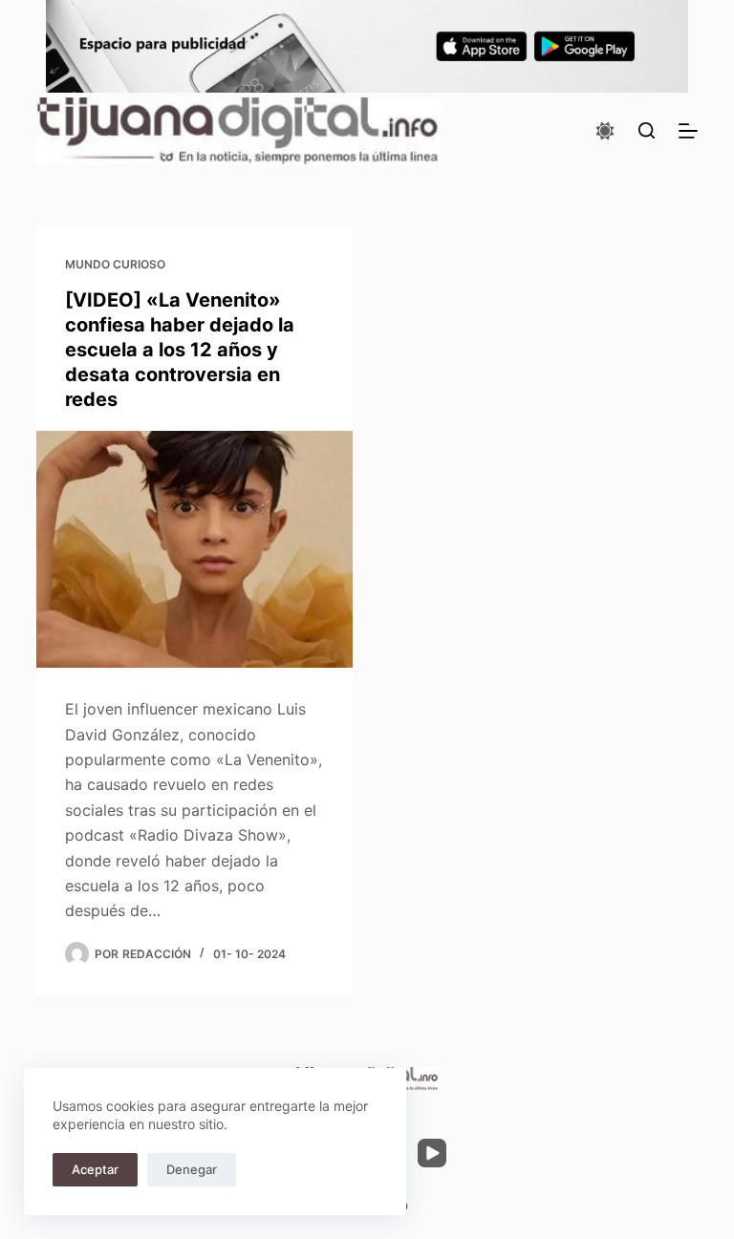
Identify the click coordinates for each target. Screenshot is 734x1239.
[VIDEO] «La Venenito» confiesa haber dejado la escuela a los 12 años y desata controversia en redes (179, 349)
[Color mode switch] (605, 130)
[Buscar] (646, 130)
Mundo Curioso (115, 264)
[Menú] (688, 130)
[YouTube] (432, 1153)
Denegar (191, 1169)
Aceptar (95, 1169)
